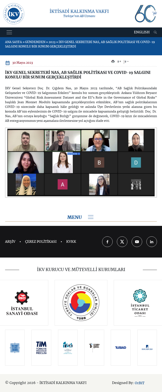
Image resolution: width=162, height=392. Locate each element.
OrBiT (139, 383)
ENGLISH (142, 32)
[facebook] (107, 241)
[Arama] (155, 32)
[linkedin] (151, 241)
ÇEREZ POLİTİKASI (41, 241)
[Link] (22, 302)
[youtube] (137, 241)
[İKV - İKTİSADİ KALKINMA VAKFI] (13, 13)
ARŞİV (10, 241)
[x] (122, 241)
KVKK (71, 241)
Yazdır (113, 61)
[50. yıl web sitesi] (145, 14)
